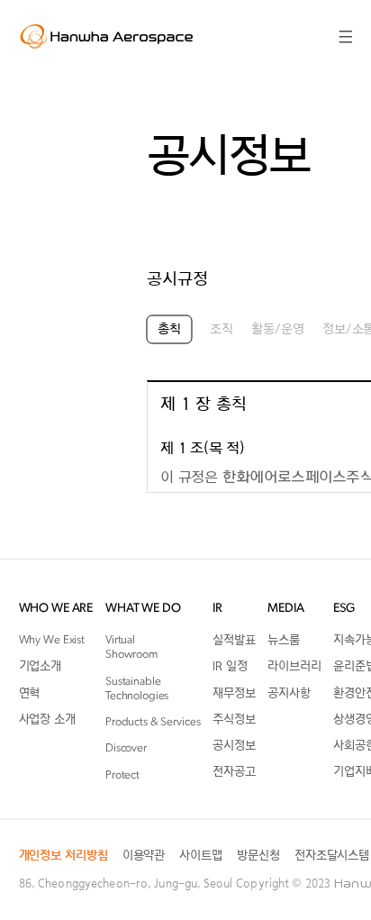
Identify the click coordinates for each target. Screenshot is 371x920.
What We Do (143, 608)
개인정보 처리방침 (63, 855)
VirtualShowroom (131, 647)
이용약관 (143, 855)
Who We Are (56, 608)
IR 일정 (230, 666)
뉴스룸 (283, 640)
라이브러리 (294, 666)
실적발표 (234, 640)
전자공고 (234, 772)
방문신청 (258, 855)
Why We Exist (52, 640)
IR (217, 608)
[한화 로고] (107, 36)
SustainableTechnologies (136, 688)
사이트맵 (200, 855)
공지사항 (288, 692)
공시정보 (234, 745)
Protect (122, 774)
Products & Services (153, 722)
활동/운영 (277, 330)
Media (285, 608)
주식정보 (234, 719)
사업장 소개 (47, 719)
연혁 (30, 692)
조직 (221, 330)
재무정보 (234, 692)
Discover (126, 748)
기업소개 (40, 666)
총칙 (169, 330)
